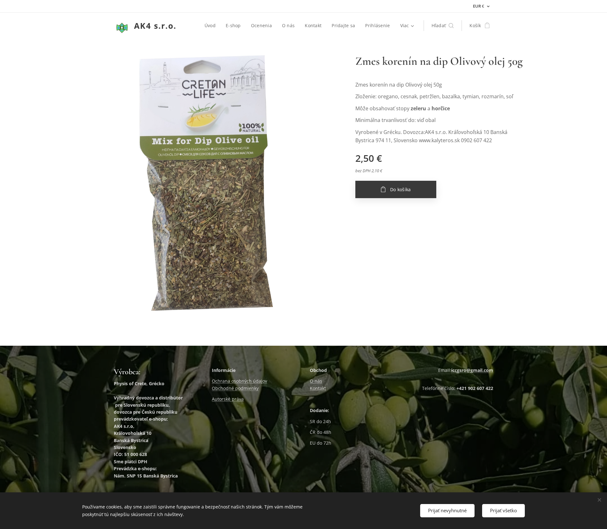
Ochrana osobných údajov (239, 381)
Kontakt (318, 388)
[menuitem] (212, 25)
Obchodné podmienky (235, 388)
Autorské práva (228, 399)
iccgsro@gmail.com (472, 370)
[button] (443, 25)
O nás (316, 381)
